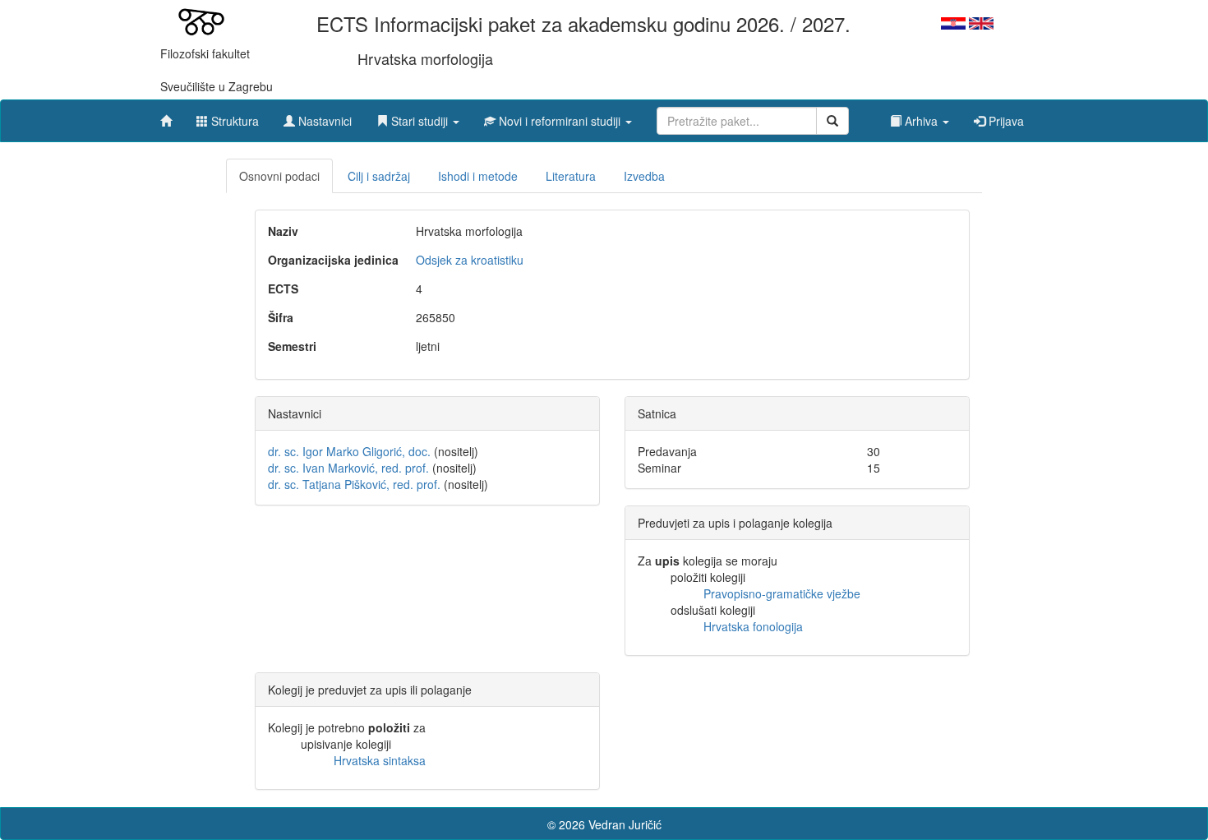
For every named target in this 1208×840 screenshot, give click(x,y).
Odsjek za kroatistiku (469, 260)
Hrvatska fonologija (753, 626)
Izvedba (644, 176)
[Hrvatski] (953, 21)
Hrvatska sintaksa (380, 760)
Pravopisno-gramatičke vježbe (781, 593)
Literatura (571, 176)
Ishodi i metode (478, 176)
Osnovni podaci (279, 176)
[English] (981, 21)
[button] (418, 116)
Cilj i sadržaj (379, 176)
